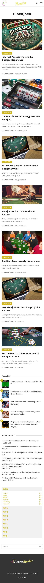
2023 (5, 516)
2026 (5, 488)
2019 (5, 532)
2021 (5, 524)
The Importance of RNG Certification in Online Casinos (26, 392)
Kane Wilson (8, 73)
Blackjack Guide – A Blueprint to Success (18, 213)
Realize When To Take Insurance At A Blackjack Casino (20, 355)
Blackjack (7, 53)
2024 (5, 512)
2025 (5, 508)
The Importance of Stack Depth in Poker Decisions (26, 382)
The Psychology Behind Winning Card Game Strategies (25, 413)
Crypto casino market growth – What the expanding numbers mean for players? (25, 424)
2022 (5, 520)
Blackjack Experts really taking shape (21, 261)
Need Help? (22, 578)
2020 (5, 528)
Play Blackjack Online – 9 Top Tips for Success (21, 309)
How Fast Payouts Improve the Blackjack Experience (17, 59)
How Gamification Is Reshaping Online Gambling (26, 403)
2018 (5, 536)
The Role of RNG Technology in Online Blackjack (21, 118)
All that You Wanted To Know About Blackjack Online (20, 167)
